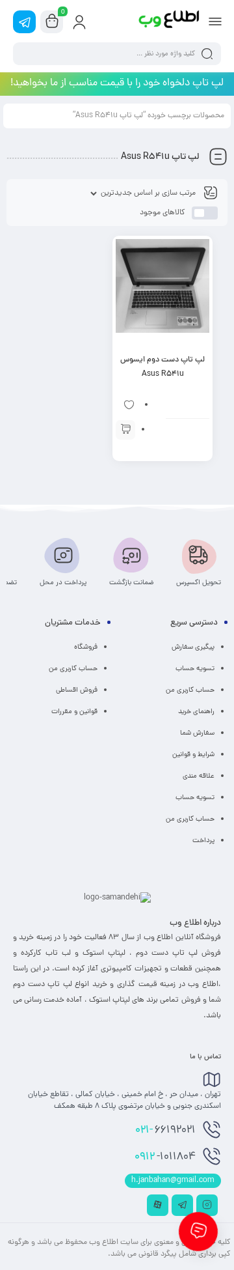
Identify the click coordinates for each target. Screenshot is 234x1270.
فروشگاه (86, 647)
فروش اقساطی (77, 690)
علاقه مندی (198, 776)
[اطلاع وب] (169, 21)
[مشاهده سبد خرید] (52, 22)
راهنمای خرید (196, 712)
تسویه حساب (195, 669)
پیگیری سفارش (193, 647)
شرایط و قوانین (193, 755)
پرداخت (203, 841)
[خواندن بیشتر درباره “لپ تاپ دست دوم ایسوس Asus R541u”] (125, 430)
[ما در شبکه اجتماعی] (24, 21)
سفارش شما (197, 733)
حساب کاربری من (190, 690)
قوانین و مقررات (74, 712)
